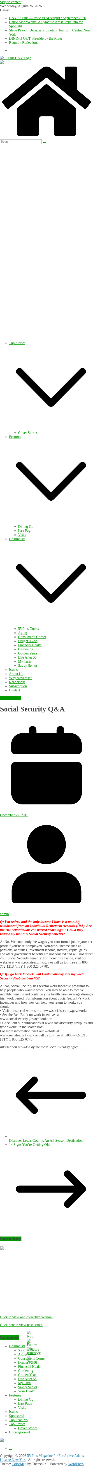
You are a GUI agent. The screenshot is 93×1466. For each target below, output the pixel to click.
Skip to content (10, 2)
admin (4, 914)
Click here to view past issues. (21, 1325)
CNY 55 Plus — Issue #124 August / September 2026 (47, 18)
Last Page (25, 531)
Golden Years (27, 653)
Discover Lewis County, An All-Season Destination (46, 1140)
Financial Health (30, 645)
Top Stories (17, 343)
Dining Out (26, 526)
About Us (16, 674)
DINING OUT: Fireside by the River (35, 38)
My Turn (24, 661)
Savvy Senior (27, 665)
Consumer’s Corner (32, 637)
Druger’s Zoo (27, 641)
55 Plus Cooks (28, 629)
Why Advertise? (20, 678)
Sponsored (16, 1416)
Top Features (18, 1420)
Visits (22, 535)
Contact (14, 690)
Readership (17, 682)
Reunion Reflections (23, 42)
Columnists (17, 539)
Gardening (25, 649)
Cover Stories (27, 433)
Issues (13, 670)
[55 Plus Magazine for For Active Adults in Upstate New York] (46, 137)
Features (15, 437)
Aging (22, 633)
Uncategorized (10, 698)
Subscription (18, 686)
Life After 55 (27, 657)
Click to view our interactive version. (26, 1317)
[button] (51, 428)
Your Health (26, 1391)
